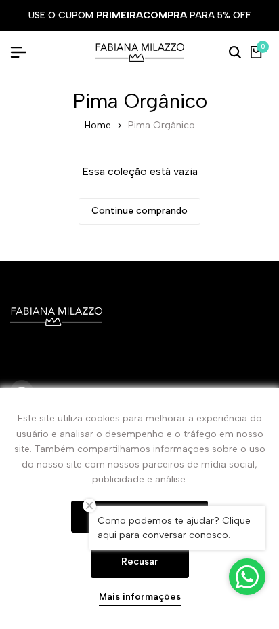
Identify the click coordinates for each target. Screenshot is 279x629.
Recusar (139, 561)
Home (98, 125)
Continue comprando (139, 210)
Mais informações (140, 597)
